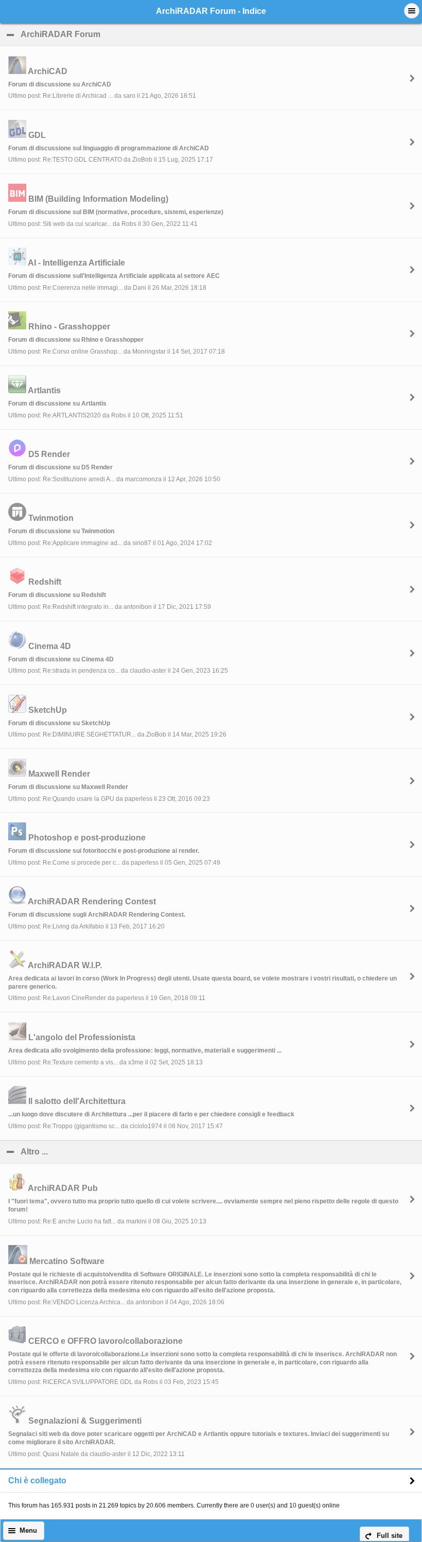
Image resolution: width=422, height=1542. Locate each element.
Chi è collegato (37, 1480)
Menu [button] (28, 1530)
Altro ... (84, 1151)
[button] (411, 11)
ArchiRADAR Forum (110, 34)
